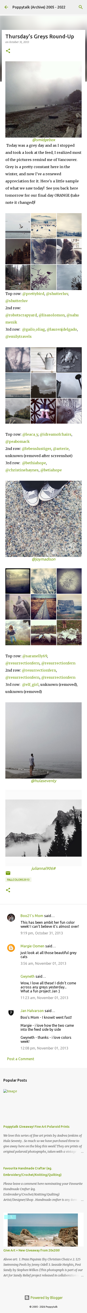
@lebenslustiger (36, 448)
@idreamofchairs (55, 434)
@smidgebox (43, 140)
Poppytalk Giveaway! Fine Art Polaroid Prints (36, 1126)
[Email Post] (8, 874)
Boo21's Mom (32, 916)
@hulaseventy (43, 781)
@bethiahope (34, 463)
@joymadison (43, 559)
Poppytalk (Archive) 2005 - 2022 (38, 7)
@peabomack (17, 441)
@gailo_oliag (33, 329)
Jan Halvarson (32, 1011)
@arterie (61, 448)
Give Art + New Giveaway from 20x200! (31, 1250)
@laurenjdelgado (62, 329)
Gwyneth (28, 976)
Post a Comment (20, 1059)
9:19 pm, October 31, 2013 (42, 933)
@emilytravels (18, 336)
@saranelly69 (34, 656)
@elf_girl (30, 684)
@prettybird (33, 293)
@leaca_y (30, 434)
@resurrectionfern (22, 663)
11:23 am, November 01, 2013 (44, 998)
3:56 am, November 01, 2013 (43, 963)
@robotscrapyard (21, 315)
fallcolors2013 (18, 879)
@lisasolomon (52, 315)
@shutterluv (57, 293)
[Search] (80, 7)
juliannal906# (43, 868)
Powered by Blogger (46, 1298)
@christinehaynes (22, 470)
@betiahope (51, 470)
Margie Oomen (32, 946)
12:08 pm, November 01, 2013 (44, 1048)
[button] (8, 51)
